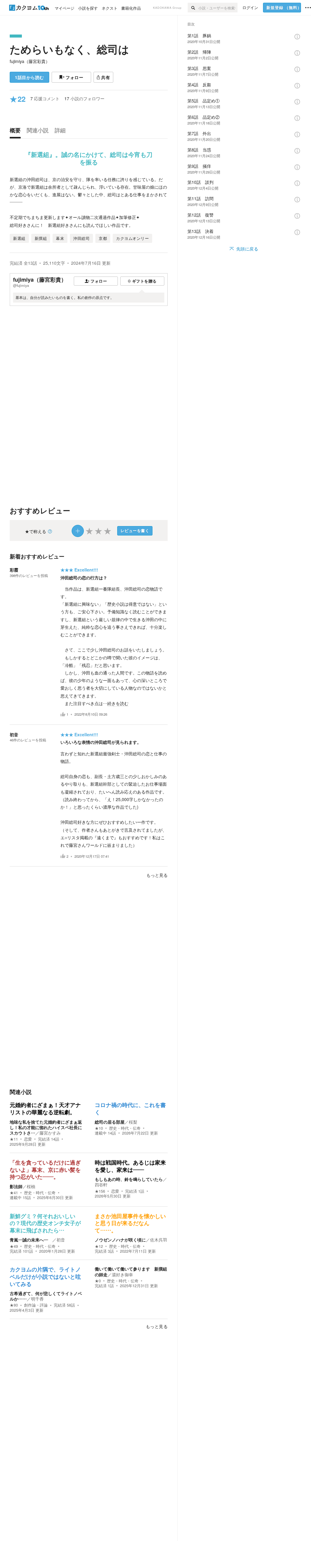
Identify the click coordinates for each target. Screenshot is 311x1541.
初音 (14, 734)
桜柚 (31, 1186)
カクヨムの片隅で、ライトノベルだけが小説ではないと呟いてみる (45, 1277)
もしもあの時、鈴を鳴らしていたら (129, 1179)
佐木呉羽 (158, 1240)
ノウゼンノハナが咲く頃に (120, 1240)
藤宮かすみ (50, 1133)
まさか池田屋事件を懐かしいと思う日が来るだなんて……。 (130, 1223)
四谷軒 (101, 1184)
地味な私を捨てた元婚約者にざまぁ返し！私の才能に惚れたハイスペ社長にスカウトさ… (46, 1127)
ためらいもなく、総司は (69, 49)
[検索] (193, 7)
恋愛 (28, 1139)
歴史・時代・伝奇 (125, 1128)
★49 (14, 1246)
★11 (14, 1139)
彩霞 (14, 570)
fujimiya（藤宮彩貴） (30, 61)
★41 (14, 1192)
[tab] (17, 131)
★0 (98, 1280)
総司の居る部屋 (110, 1122)
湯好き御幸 (122, 1274)
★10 (99, 1128)
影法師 (16, 1186)
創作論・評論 (36, 1305)
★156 (100, 1191)
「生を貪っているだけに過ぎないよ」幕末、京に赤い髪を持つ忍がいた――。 (45, 1170)
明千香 (37, 1299)
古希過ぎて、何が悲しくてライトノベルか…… (46, 1296)
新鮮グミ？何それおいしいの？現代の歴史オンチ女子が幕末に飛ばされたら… (45, 1223)
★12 (99, 1246)
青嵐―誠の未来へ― (31, 1240)
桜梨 (133, 1122)
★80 (14, 1305)
